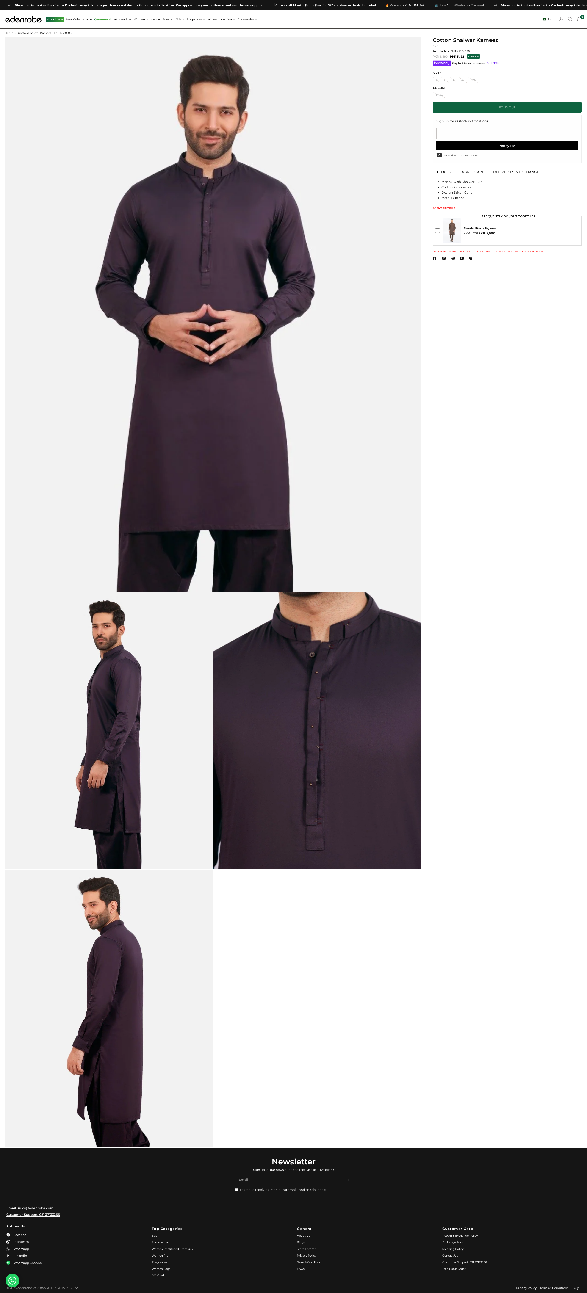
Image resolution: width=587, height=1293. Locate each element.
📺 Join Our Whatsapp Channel (389, 5)
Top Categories (167, 1228)
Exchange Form (453, 1242)
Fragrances (194, 19)
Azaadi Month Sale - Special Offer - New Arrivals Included (257, 5)
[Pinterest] (454, 258)
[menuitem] (55, 19)
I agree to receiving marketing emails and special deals (283, 1189)
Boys (165, 19)
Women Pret (122, 19)
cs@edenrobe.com (37, 1208)
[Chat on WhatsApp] (12, 1280)
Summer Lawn (162, 1242)
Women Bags (161, 1269)
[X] (445, 258)
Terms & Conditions (554, 1288)
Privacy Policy (306, 1255)
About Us (303, 1235)
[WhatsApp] (463, 258)
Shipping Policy (453, 1249)
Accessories (246, 19)
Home (9, 33)
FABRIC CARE (472, 172)
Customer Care (457, 1228)
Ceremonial (102, 19)
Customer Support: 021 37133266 (33, 1215)
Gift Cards (158, 1275)
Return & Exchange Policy (460, 1235)
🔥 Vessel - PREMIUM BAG (335, 5)
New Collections (77, 19)
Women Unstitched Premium (172, 1249)
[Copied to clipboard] (471, 258)
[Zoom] (411, 46)
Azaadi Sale (55, 19)
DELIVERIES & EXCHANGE (516, 172)
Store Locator (306, 1249)
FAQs (301, 1269)
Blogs (301, 1242)
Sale (154, 1235)
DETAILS (443, 172)
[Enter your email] (347, 1179)
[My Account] (561, 19)
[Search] (570, 19)
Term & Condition (309, 1262)
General (305, 1228)
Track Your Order (454, 1269)
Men (154, 19)
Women (139, 19)
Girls (178, 19)
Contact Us (450, 1255)
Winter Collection (220, 19)
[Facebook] (435, 258)
